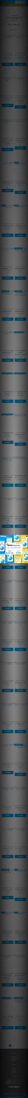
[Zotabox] (27, 562)
